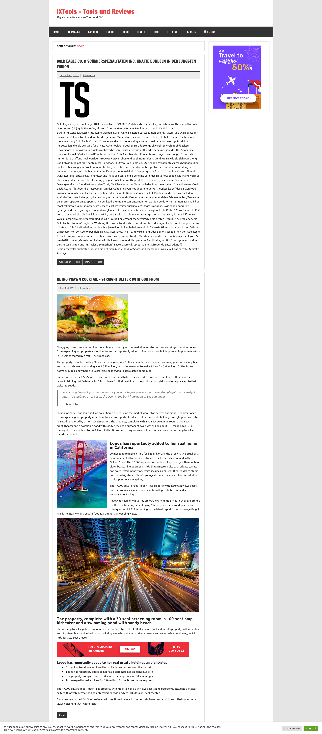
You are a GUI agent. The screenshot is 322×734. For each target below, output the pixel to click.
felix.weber (89, 75)
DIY (78, 261)
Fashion (93, 32)
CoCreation (65, 261)
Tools (99, 261)
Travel (110, 32)
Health (141, 32)
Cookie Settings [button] (292, 728)
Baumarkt (73, 32)
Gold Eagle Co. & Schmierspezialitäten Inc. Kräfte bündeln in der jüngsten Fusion (126, 64)
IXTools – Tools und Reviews (95, 11)
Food (126, 32)
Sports (191, 32)
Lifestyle (173, 32)
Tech (156, 32)
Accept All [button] (311, 728)
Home (56, 32)
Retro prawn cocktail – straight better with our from (108, 279)
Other (88, 261)
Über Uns (210, 32)
